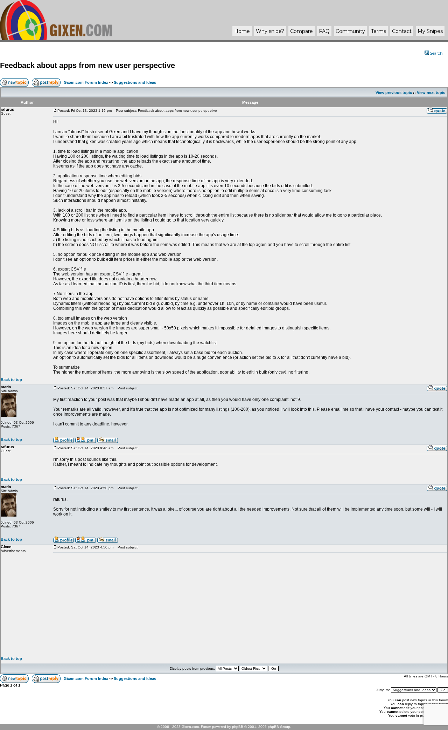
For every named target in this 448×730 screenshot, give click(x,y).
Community (350, 31)
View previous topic (394, 92)
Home (242, 31)
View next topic (431, 92)
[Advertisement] (250, 604)
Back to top (11, 379)
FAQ (324, 31)
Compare (301, 31)
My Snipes (430, 31)
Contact (402, 31)
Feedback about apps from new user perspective (87, 65)
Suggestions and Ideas (135, 82)
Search (436, 53)
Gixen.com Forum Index (86, 82)
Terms (378, 31)
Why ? (270, 31)
